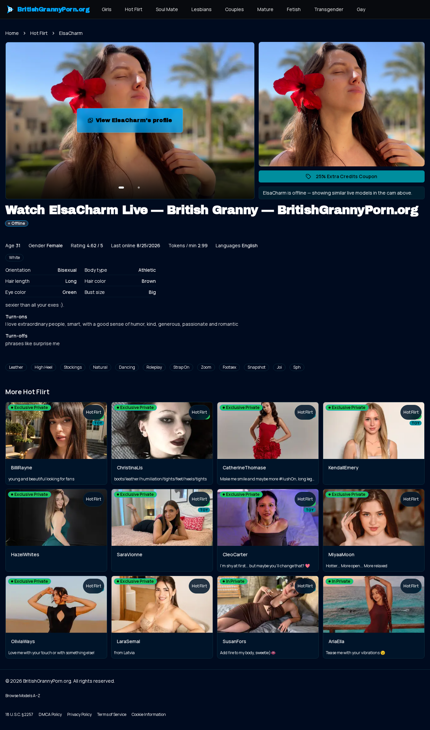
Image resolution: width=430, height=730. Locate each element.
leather (16, 367)
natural (100, 367)
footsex (229, 367)
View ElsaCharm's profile (139, 122)
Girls (107, 9)
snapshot (256, 367)
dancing (127, 367)
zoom (206, 367)
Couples (234, 9)
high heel (43, 367)
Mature (265, 9)
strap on (181, 367)
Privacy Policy (79, 714)
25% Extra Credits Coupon (350, 177)
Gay (361, 9)
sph (297, 367)
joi (279, 367)
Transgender (328, 9)
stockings (73, 367)
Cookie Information (149, 714)
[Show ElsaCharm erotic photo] (121, 187)
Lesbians (201, 9)
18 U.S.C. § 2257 (19, 714)
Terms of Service (111, 714)
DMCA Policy (50, 714)
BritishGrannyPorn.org (49, 9)
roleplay (154, 367)
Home (12, 33)
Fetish (294, 9)
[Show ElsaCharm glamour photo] (138, 187)
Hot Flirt (133, 9)
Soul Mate (167, 9)
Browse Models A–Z (22, 695)
